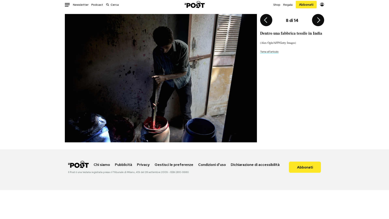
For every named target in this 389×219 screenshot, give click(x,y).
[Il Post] (194, 4)
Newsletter (81, 4)
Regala (288, 4)
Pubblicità (123, 164)
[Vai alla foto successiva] (318, 20)
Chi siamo (102, 164)
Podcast (97, 4)
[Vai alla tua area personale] (322, 4)
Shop (276, 4)
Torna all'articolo (269, 51)
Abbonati (306, 4)
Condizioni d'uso (212, 164)
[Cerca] (107, 4)
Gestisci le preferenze (174, 164)
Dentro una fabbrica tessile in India (291, 33)
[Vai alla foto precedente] (266, 20)
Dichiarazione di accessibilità (255, 164)
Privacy (143, 164)
